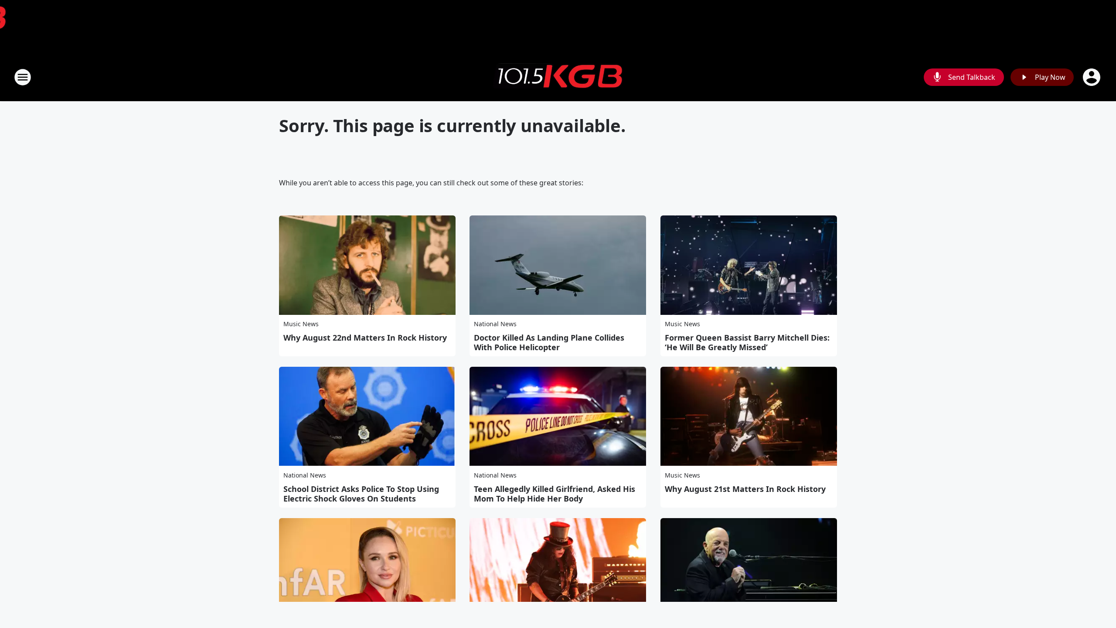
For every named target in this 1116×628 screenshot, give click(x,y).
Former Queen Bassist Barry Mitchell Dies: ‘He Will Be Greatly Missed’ (747, 342)
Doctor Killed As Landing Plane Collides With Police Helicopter (549, 342)
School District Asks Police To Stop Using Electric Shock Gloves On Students (361, 493)
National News (495, 324)
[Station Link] (558, 77)
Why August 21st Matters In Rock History (745, 489)
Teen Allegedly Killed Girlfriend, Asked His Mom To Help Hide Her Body (554, 493)
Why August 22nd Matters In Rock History (365, 337)
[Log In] (1092, 77)
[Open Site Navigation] (22, 77)
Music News (301, 324)
